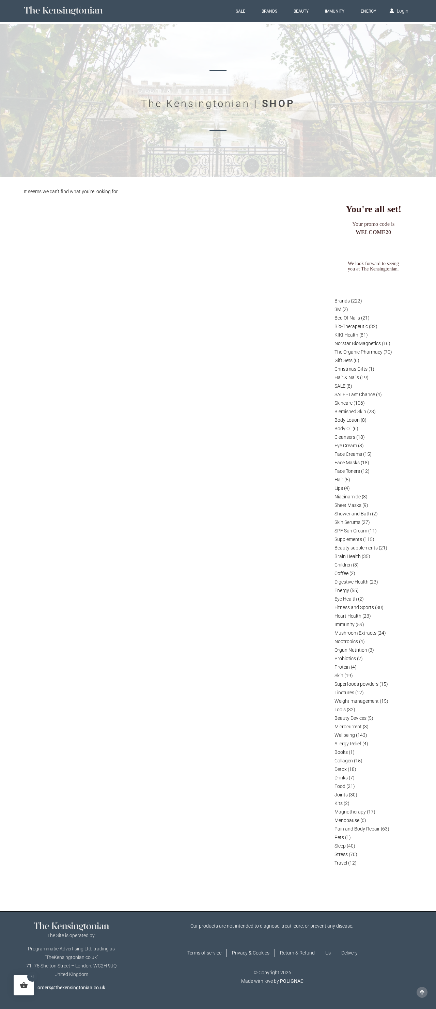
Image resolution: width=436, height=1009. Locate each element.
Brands (269, 11)
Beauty (301, 11)
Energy (368, 11)
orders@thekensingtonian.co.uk (71, 987)
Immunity (334, 11)
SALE (240, 11)
